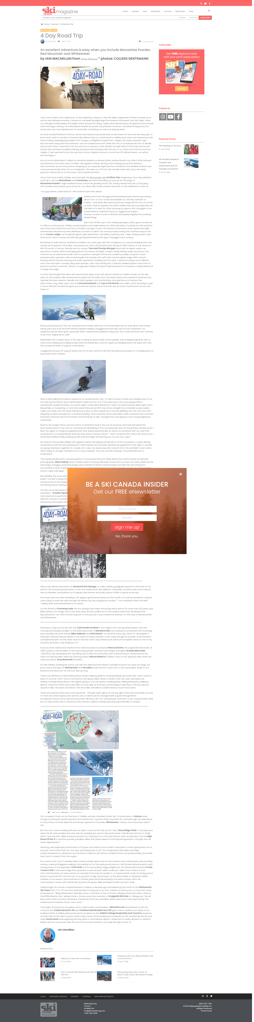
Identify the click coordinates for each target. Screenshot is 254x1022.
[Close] (181, 474)
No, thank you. (127, 536)
